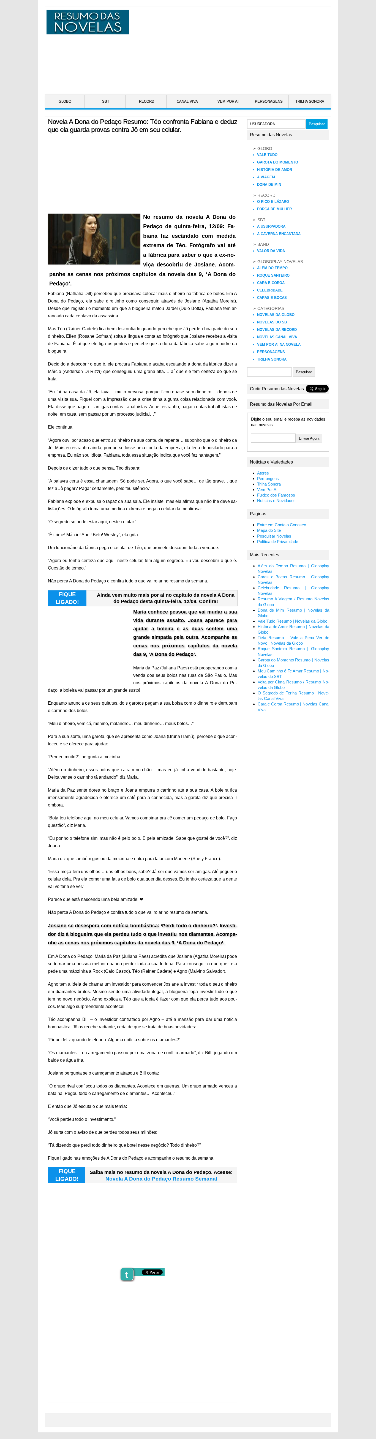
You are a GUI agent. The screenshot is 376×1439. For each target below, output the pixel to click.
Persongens (268, 478)
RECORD (146, 101)
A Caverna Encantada (279, 234)
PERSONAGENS (269, 101)
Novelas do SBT (273, 322)
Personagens (271, 352)
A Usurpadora (271, 226)
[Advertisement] (229, 48)
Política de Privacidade (277, 541)
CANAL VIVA (187, 101)
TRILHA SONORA (309, 101)
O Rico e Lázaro (273, 202)
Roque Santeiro (273, 275)
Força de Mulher (274, 209)
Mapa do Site (269, 530)
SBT (105, 101)
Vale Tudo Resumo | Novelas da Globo (292, 621)
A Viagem (266, 177)
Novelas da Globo (276, 315)
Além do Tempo (272, 268)
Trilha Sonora (272, 359)
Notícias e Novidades (276, 500)
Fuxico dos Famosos (276, 495)
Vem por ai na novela (279, 344)
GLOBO (65, 101)
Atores (263, 473)
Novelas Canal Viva (277, 337)
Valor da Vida (271, 251)
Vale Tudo (267, 155)
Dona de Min (269, 184)
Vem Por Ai (267, 489)
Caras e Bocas (272, 298)
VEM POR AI (228, 101)
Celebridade (270, 290)
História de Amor (274, 170)
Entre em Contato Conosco (281, 525)
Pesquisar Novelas (274, 536)
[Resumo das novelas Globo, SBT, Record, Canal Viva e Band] (86, 31)
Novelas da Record (277, 330)
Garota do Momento (277, 162)
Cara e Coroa (271, 283)
